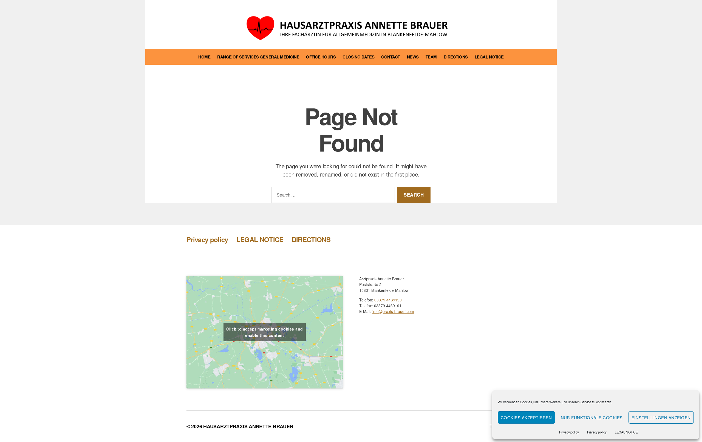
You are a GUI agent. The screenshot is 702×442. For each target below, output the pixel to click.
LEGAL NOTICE (626, 432)
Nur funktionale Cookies (592, 417)
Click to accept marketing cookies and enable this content (264, 332)
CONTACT (390, 56)
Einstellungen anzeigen (661, 417)
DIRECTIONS (456, 56)
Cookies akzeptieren (526, 417)
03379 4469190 (388, 300)
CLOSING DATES (358, 56)
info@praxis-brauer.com (393, 311)
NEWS (413, 56)
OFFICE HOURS (321, 56)
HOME (204, 56)
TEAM (431, 56)
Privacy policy (569, 432)
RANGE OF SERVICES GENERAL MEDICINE (258, 56)
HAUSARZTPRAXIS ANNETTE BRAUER (248, 426)
